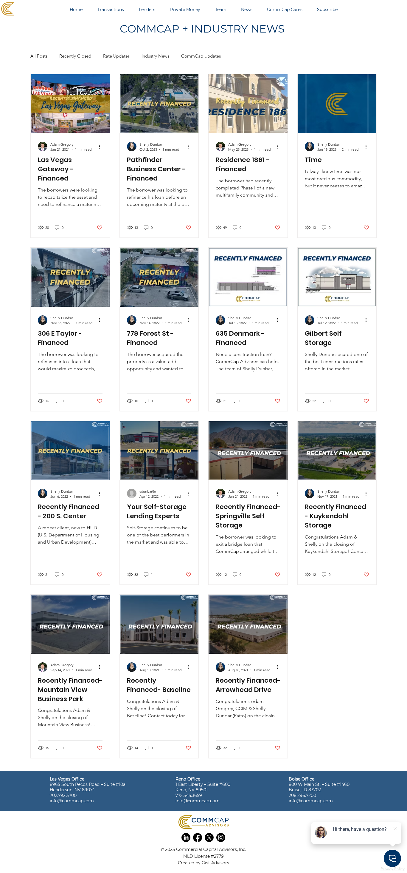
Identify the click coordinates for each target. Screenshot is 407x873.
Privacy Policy (392, 869)
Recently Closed (75, 56)
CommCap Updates (201, 56)
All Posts (38, 56)
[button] (185, 837)
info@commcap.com (72, 800)
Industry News (155, 56)
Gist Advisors (215, 863)
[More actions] (101, 146)
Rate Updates (116, 56)
